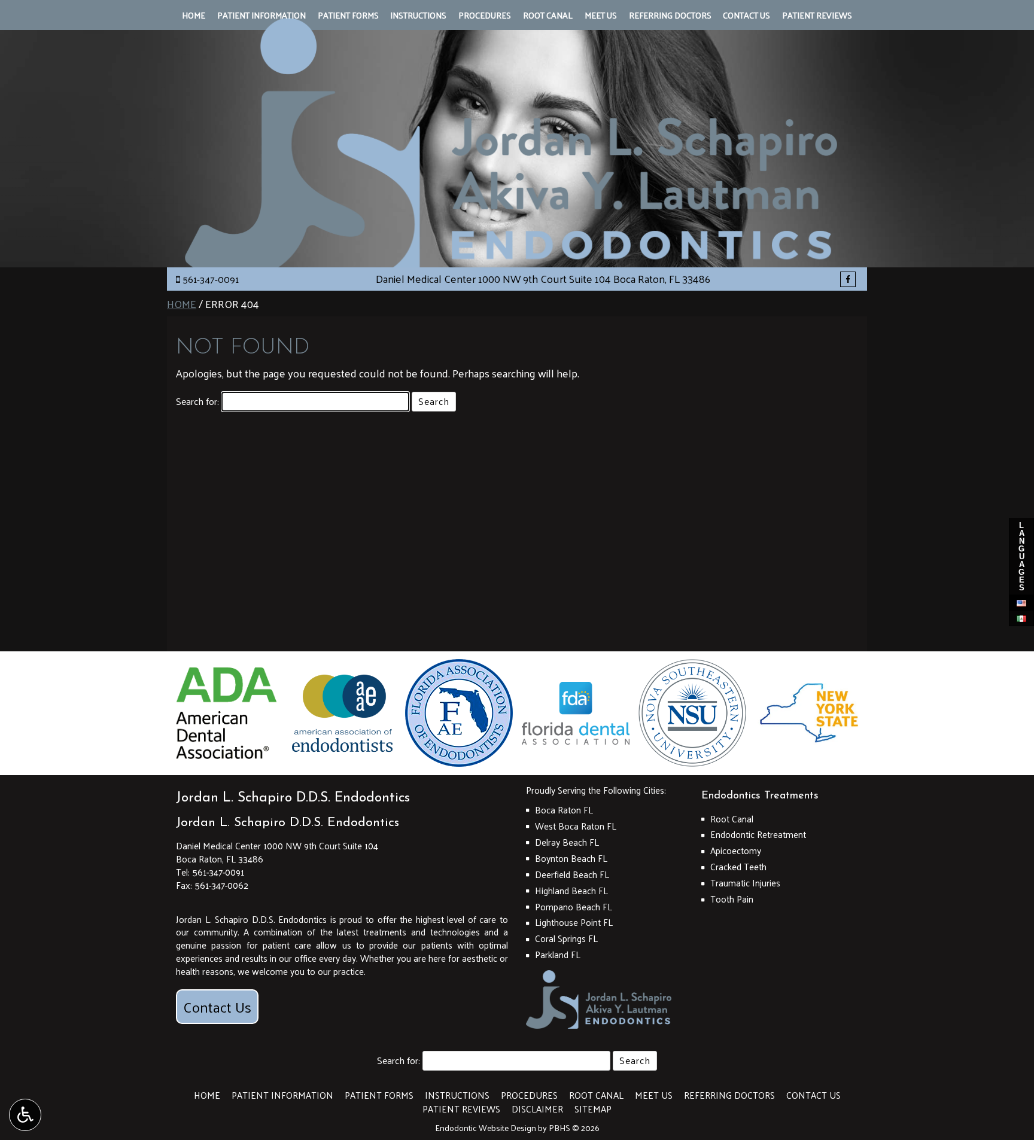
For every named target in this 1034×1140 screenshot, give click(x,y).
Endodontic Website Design (485, 1127)
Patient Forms (348, 15)
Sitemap (593, 1109)
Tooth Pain (731, 899)
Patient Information (261, 15)
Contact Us (746, 15)
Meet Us (601, 15)
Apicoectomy (735, 850)
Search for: (197, 402)
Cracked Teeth (738, 866)
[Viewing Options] (25, 1115)
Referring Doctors (670, 15)
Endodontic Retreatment (758, 834)
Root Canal (548, 15)
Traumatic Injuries (745, 882)
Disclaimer (537, 1109)
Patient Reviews (817, 15)
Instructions (418, 15)
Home (193, 15)
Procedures (484, 15)
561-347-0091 (211, 279)
